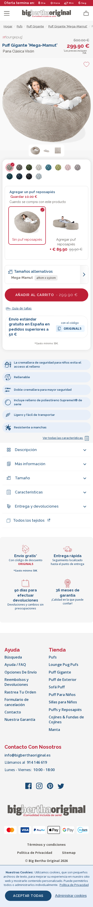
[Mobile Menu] (6, 13)
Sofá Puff (57, 687)
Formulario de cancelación (17, 702)
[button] (35, 150)
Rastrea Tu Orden (20, 692)
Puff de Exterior (63, 679)
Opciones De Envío (21, 672)
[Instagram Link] (39, 788)
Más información (30, 464)
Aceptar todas (28, 896)
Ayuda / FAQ (15, 664)
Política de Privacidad (34, 852)
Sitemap (69, 852)
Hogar (8, 26)
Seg (83, 3)
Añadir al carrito (46, 294)
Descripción (26, 449)
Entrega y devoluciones (36, 506)
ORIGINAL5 (73, 329)
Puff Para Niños (62, 694)
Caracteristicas (29, 492)
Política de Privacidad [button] (74, 885)
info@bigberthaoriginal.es (28, 755)
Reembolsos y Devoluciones (17, 682)
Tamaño (22, 478)
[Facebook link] (29, 788)
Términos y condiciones (46, 844)
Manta (54, 729)
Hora (56, 3)
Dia (43, 3)
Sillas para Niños (63, 702)
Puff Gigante (60, 672)
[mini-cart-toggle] (86, 13)
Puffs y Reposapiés (65, 709)
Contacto (13, 712)
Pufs (53, 657)
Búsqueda (13, 657)
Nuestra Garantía (20, 719)
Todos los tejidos (28, 520)
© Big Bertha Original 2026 (46, 861)
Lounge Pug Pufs (63, 664)
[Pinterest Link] (50, 788)
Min (71, 3)
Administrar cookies (71, 896)
